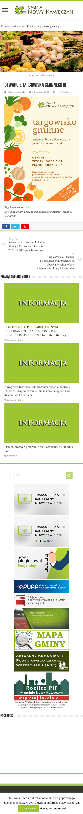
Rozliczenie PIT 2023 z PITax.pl (28, 701)
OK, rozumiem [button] (28, 808)
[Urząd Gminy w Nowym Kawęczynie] (41, 9)
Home (6, 26)
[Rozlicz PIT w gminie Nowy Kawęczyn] (41, 686)
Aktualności (18, 26)
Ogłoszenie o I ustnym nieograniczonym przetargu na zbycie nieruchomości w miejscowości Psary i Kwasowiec (56, 261)
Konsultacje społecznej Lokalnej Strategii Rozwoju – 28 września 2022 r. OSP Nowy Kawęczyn (27, 244)
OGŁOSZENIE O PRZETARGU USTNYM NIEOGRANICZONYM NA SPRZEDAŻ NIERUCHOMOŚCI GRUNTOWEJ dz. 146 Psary (35, 331)
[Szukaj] (69, 475)
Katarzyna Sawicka (16, 91)
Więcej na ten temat (52, 808)
